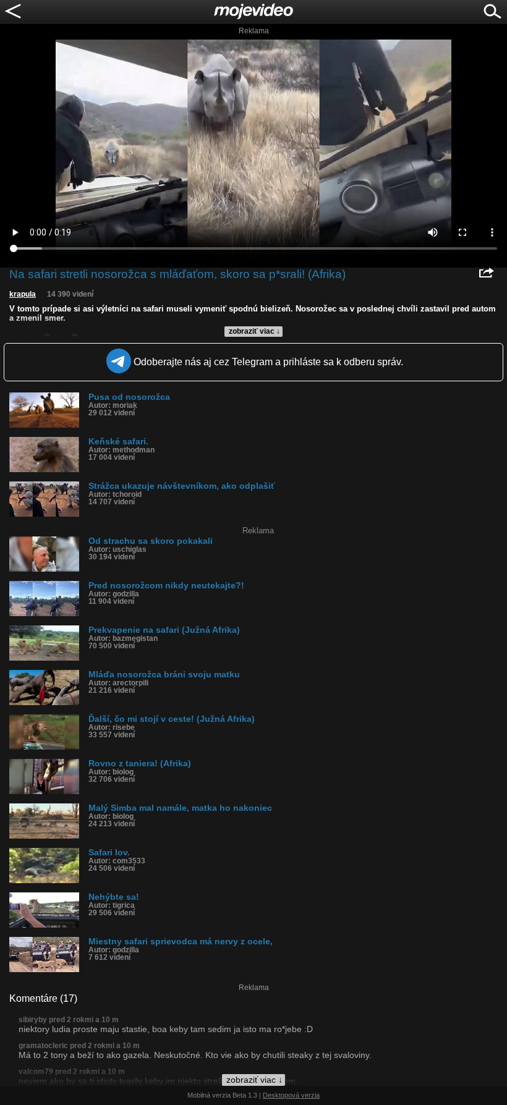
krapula (22, 294)
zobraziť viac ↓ (254, 331)
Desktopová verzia (291, 1095)
